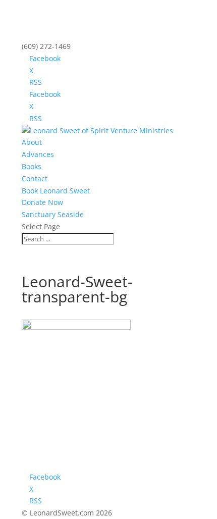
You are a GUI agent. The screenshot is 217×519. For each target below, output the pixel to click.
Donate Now (42, 202)
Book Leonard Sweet (56, 190)
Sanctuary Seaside (53, 214)
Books (31, 166)
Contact (34, 178)
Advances (38, 154)
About (32, 142)
